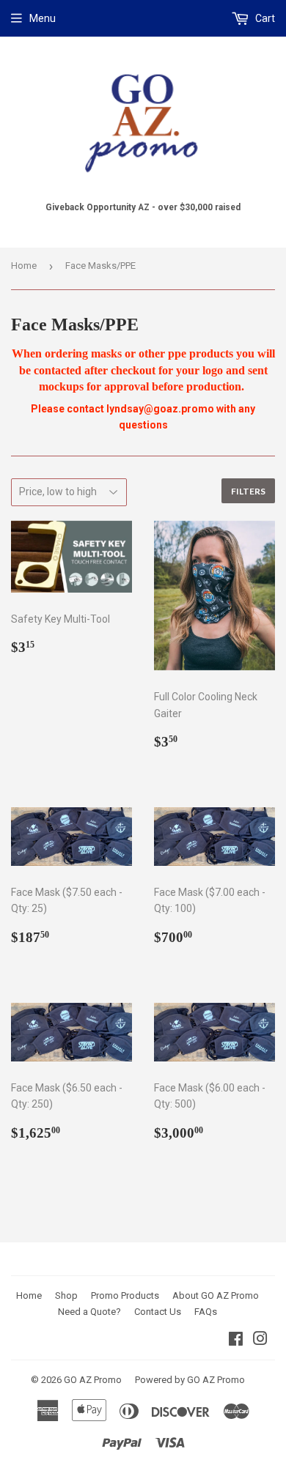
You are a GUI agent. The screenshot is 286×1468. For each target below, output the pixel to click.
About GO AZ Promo (215, 1295)
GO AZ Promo (93, 1379)
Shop (66, 1295)
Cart (264, 18)
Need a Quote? (89, 1311)
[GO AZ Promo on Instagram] (260, 1340)
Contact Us (157, 1311)
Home (24, 265)
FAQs (205, 1311)
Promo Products (125, 1295)
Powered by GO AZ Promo (190, 1379)
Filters (248, 491)
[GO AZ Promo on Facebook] (235, 1340)
